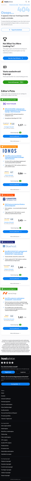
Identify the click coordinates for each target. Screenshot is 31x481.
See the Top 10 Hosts (14, 58)
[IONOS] (9, 151)
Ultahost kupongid (5, 472)
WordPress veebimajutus (7, 431)
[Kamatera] (9, 199)
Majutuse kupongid (6, 461)
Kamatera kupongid (6, 464)
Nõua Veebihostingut (6, 407)
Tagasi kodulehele (16, 30)
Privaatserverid (5, 448)
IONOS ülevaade (9, 175)
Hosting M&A (14, 384)
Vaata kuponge (15, 132)
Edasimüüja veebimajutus (7, 451)
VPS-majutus (4, 440)
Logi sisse (23, 372)
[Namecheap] (9, 293)
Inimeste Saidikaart (6, 398)
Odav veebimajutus (6, 437)
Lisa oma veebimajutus (6, 404)
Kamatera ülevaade (9, 222)
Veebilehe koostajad (6, 454)
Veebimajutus (4, 428)
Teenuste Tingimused (6, 418)
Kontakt (3, 395)
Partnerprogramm (5, 401)
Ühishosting (4, 434)
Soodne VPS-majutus (6, 442)
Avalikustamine (5, 410)
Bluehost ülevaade (8, 269)
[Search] (26, 2)
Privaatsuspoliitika (5, 415)
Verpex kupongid (5, 475)
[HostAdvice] (7, 2)
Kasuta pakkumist (14, 136)
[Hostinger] (9, 104)
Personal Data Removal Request (9, 413)
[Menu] (29, 2)
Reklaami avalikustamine (24, 4)
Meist (2, 393)
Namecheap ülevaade (9, 319)
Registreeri (8, 372)
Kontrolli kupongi (15, 82)
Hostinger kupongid (6, 469)
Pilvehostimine (4, 445)
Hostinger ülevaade (9, 126)
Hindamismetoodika (13, 4)
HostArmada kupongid (7, 467)
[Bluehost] (9, 246)
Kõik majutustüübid (6, 425)
